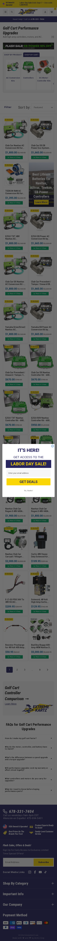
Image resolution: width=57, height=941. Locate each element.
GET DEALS (28, 482)
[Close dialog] (52, 446)
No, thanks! (28, 491)
